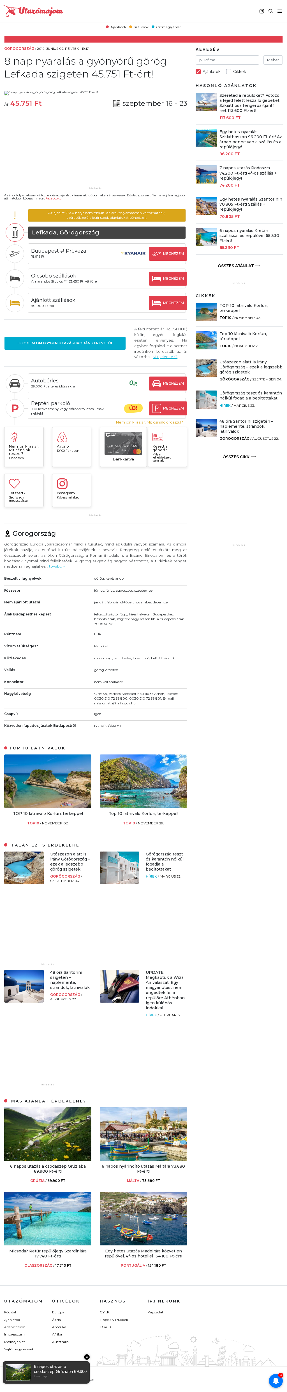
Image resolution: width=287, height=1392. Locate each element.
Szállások (141, 27)
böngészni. (138, 217)
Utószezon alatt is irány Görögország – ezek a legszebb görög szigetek (70, 862)
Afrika (57, 1334)
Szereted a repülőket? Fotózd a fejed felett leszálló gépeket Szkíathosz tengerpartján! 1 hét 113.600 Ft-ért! (249, 103)
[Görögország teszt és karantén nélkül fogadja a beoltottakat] (119, 882)
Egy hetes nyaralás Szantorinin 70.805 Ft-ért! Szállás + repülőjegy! (250, 204)
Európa (58, 1312)
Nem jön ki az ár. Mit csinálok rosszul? (149, 422)
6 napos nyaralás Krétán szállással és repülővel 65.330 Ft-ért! (249, 235)
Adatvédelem (15, 1327)
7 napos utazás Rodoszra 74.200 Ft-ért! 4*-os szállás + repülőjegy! (248, 172)
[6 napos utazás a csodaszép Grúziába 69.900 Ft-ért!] (47, 1159)
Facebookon (54, 198)
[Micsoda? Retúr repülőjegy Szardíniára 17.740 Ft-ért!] (47, 1244)
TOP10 (33, 823)
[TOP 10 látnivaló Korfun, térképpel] (47, 806)
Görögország (65, 876)
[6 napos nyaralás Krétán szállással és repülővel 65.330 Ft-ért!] (206, 244)
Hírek (152, 876)
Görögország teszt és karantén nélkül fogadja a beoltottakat (250, 396)
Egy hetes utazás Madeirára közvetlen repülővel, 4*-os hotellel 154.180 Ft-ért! (143, 1253)
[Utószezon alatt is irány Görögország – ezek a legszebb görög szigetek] (24, 882)
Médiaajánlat (14, 1342)
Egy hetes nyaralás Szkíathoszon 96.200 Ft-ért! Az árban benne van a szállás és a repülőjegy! (250, 139)
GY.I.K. (105, 1312)
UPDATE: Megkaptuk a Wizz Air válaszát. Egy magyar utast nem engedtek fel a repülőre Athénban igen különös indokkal (165, 990)
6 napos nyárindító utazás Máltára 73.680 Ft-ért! (143, 1169)
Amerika (59, 1327)
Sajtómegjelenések (19, 1349)
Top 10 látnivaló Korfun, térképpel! (143, 813)
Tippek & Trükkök (114, 1320)
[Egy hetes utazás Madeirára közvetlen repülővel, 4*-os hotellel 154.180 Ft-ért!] (143, 1244)
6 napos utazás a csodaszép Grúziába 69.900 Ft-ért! (48, 1169)
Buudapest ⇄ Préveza (58, 251)
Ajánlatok (118, 27)
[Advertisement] (96, 151)
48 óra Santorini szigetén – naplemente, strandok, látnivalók (70, 980)
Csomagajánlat (168, 27)
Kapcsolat (155, 1312)
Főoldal (10, 1312)
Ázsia (56, 1320)
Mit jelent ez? (165, 356)
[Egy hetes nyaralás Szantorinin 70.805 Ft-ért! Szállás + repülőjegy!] (206, 213)
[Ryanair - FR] (133, 258)
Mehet (273, 60)
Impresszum (14, 1334)
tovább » (57, 566)
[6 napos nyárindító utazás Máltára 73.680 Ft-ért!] (143, 1159)
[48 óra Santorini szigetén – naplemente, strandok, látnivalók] (24, 1001)
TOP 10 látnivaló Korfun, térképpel (48, 813)
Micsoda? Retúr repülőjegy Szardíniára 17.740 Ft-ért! (48, 1253)
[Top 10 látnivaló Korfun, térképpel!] (143, 806)
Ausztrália (60, 1342)
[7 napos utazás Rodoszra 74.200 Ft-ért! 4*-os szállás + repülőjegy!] (206, 182)
